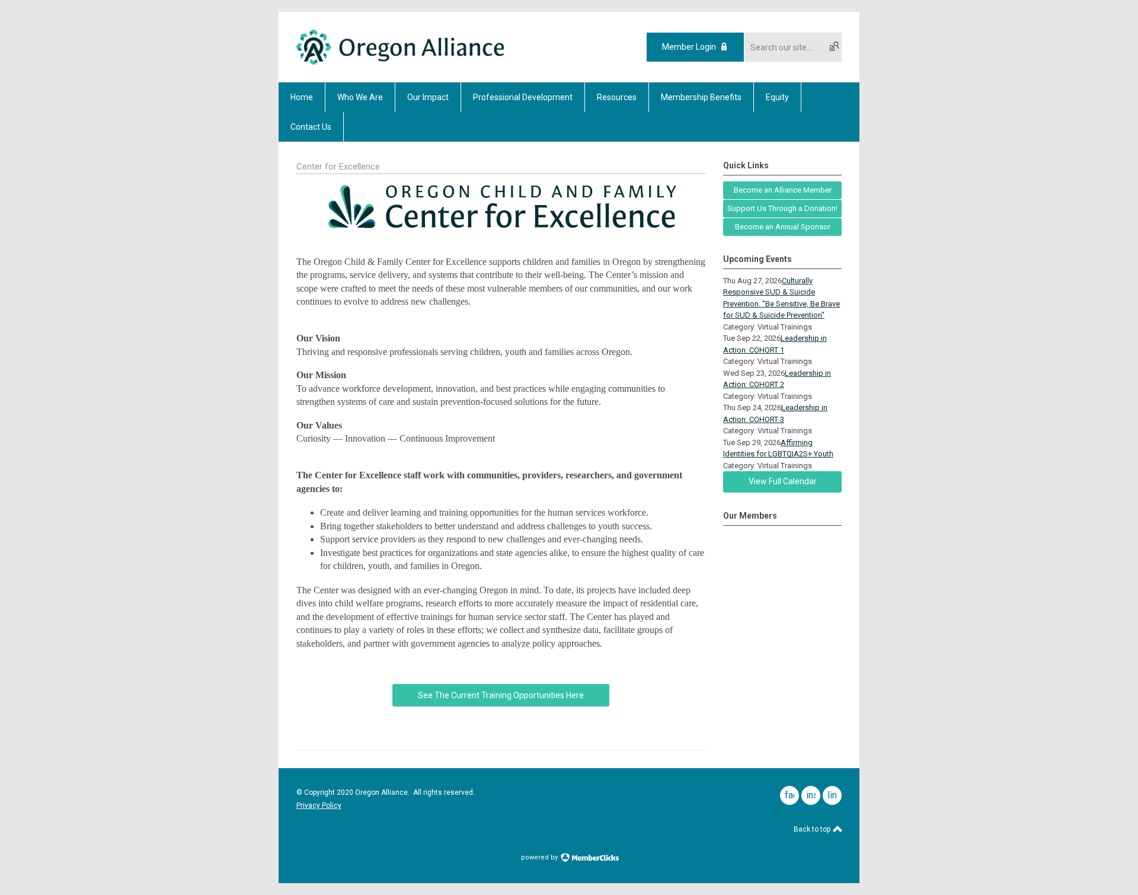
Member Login (689, 47)
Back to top (813, 829)
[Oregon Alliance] (400, 61)
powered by (540, 857)
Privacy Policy (318, 805)
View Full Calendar (783, 481)
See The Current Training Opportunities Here (501, 695)
